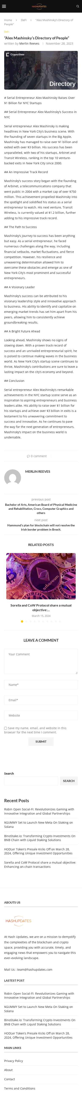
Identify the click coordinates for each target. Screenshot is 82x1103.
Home (8, 20)
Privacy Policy (13, 1061)
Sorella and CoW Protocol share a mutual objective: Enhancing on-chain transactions (40, 864)
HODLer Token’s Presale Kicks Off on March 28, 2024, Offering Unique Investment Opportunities (38, 851)
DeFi (23, 20)
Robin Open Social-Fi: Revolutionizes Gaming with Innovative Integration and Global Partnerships (39, 811)
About (8, 1070)
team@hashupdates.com (34, 970)
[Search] (78, 6)
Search (9, 773)
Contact (9, 1079)
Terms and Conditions (19, 1088)
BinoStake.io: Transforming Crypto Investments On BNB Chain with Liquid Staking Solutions (39, 838)
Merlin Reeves (29, 43)
